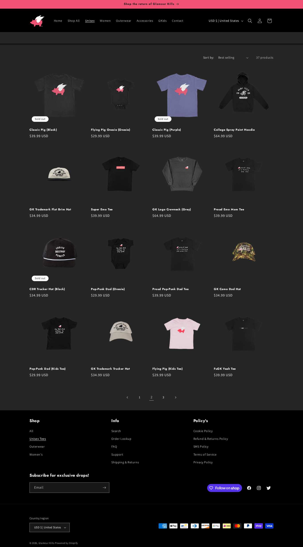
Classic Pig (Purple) (166, 130)
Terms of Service (205, 454)
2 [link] (152, 397)
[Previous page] (127, 397)
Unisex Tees (38, 439)
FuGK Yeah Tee (225, 369)
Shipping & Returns (125, 462)
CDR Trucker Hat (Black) (47, 289)
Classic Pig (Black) (43, 130)
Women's (36, 454)
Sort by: (208, 57)
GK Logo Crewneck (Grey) (171, 209)
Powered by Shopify (66, 543)
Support (117, 454)
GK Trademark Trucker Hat (110, 369)
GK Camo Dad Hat (227, 289)
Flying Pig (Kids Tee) (167, 369)
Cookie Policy (203, 431)
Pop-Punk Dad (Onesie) (108, 289)
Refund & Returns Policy (210, 439)
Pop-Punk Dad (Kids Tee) (48, 369)
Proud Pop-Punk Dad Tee (170, 289)
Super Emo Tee (102, 209)
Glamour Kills (47, 543)
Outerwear (37, 446)
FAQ (114, 446)
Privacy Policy (203, 462)
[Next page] (175, 397)
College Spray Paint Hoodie (234, 130)
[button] (250, 21)
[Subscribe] (104, 487)
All (31, 431)
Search (116, 431)
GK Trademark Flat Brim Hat (50, 209)
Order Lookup (121, 439)
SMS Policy (201, 446)
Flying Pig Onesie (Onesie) (110, 130)
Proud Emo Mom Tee (229, 209)
